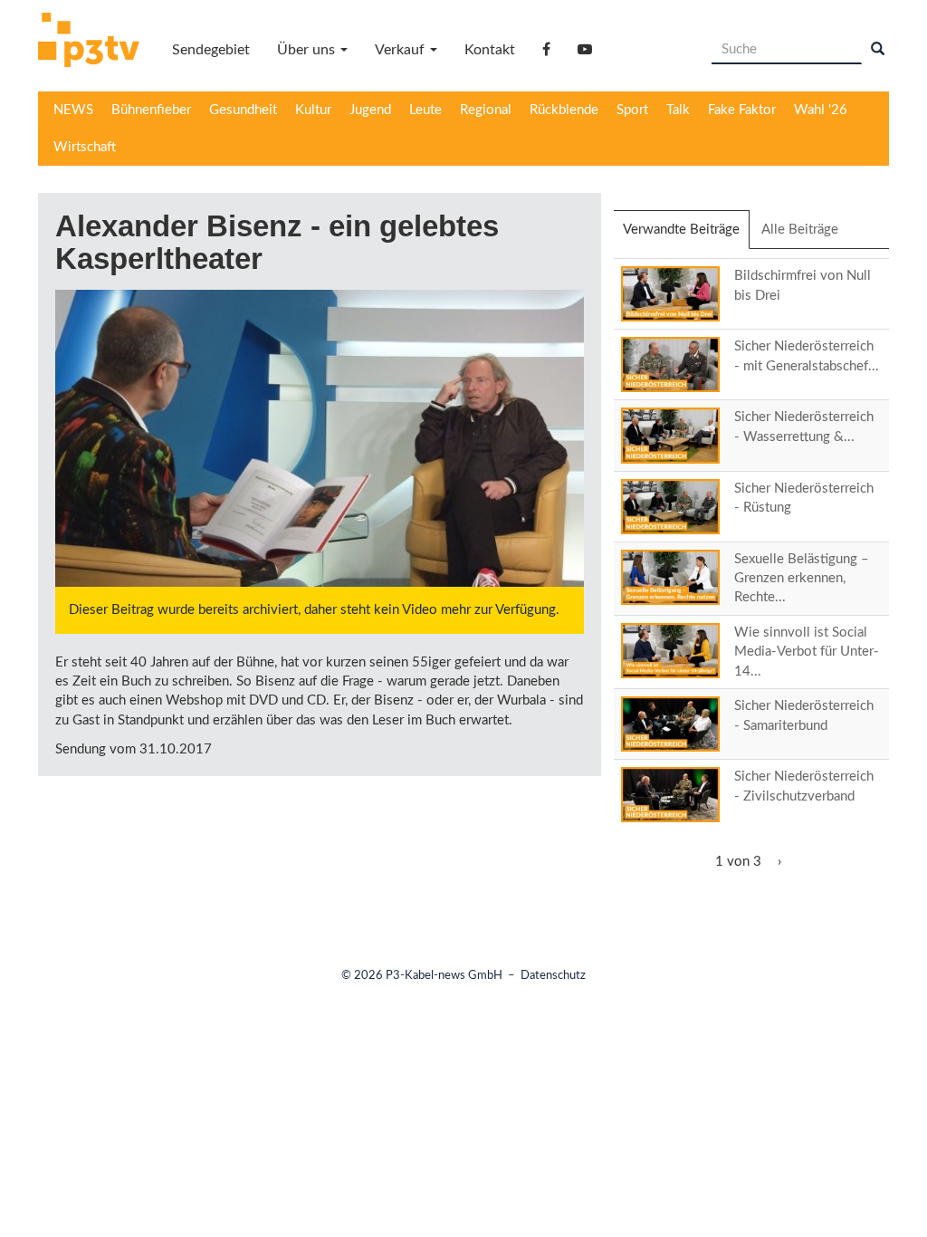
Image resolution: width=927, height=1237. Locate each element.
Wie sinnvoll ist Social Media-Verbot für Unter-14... (806, 652)
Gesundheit (243, 110)
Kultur (313, 110)
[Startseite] (95, 42)
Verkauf (401, 50)
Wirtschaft (84, 147)
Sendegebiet (211, 50)
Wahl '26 (820, 110)
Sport (632, 110)
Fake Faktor (742, 110)
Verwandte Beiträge (686, 236)
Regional (485, 110)
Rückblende (564, 110)
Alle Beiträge (799, 229)
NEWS (73, 110)
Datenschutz (553, 976)
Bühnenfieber (151, 110)
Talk (678, 110)
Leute (425, 110)
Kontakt (489, 50)
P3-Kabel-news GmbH (444, 976)
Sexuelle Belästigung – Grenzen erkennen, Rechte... (801, 578)
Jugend (370, 110)
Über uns (308, 50)
